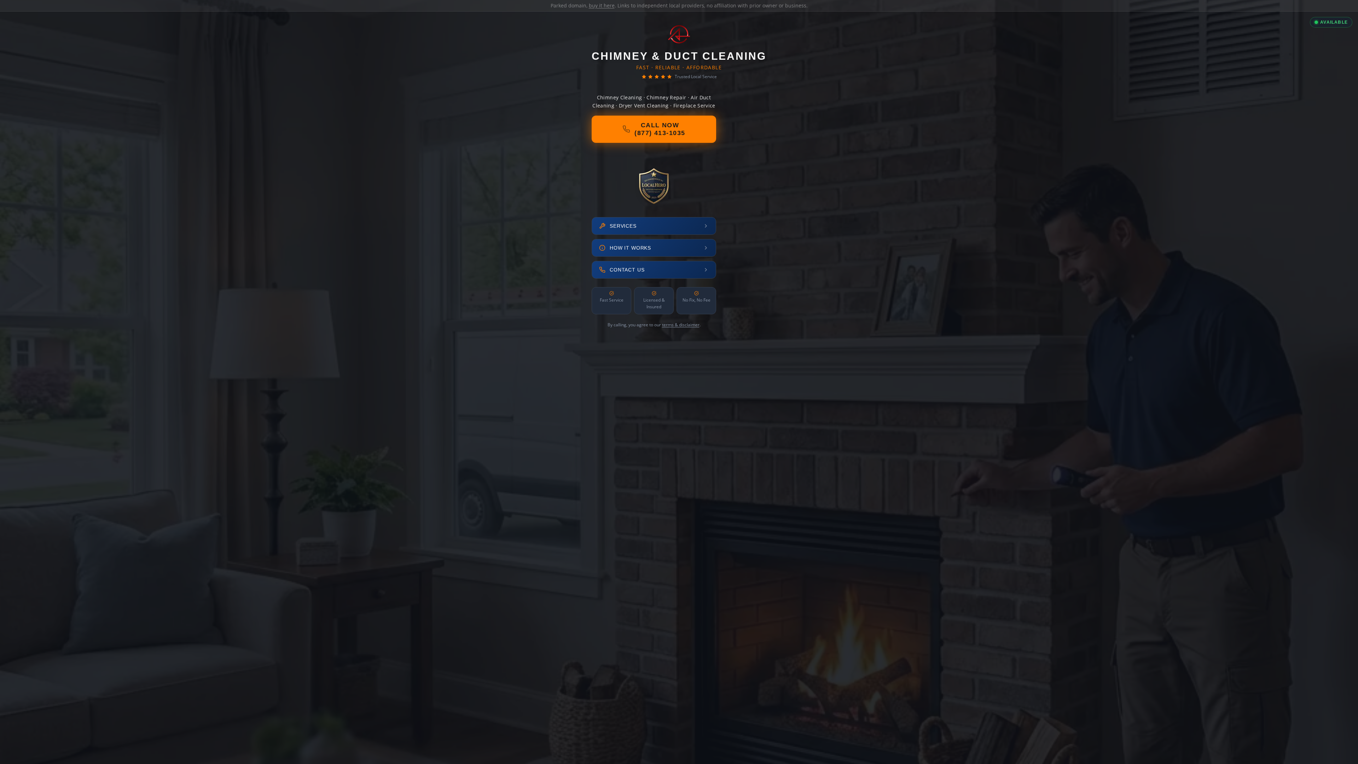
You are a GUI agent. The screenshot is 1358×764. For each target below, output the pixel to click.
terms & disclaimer (681, 325)
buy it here (602, 5)
